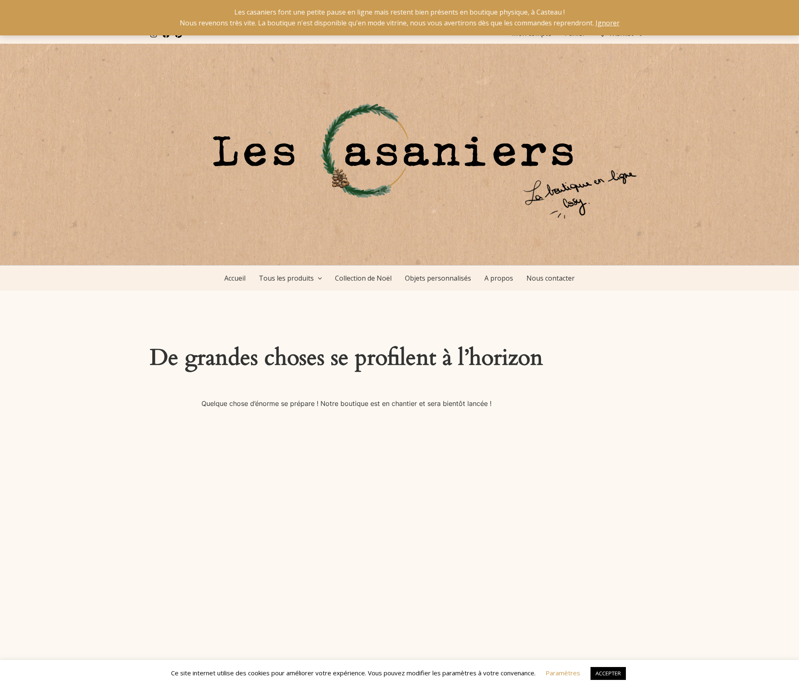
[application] (318, 278)
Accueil (235, 278)
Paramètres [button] (563, 673)
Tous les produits (286, 278)
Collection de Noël (363, 278)
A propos (498, 278)
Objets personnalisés (438, 278)
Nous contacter (550, 278)
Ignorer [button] (608, 22)
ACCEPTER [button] (608, 673)
